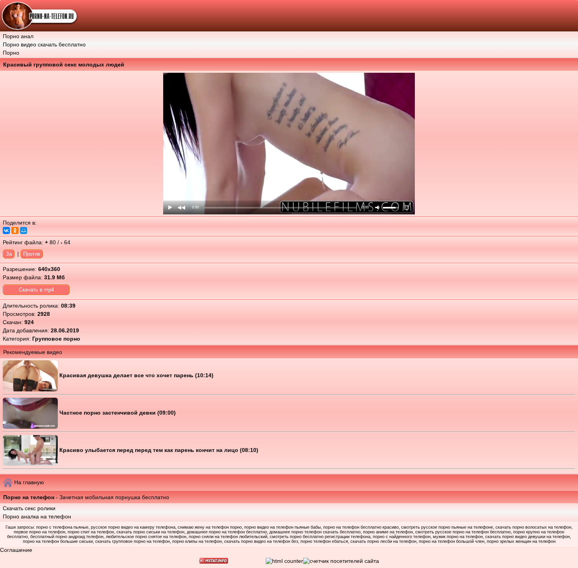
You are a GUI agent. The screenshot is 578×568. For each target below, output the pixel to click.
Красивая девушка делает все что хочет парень (127, 375)
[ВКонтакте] (6, 230)
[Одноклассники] (14, 230)
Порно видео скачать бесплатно (44, 44)
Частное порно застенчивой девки (108, 412)
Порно (11, 53)
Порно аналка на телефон (37, 516)
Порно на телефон (28, 497)
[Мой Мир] (23, 230)
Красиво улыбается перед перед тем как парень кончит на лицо (149, 450)
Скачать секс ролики (29, 508)
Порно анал (18, 36)
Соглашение (16, 550)
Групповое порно (56, 339)
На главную (29, 482)
